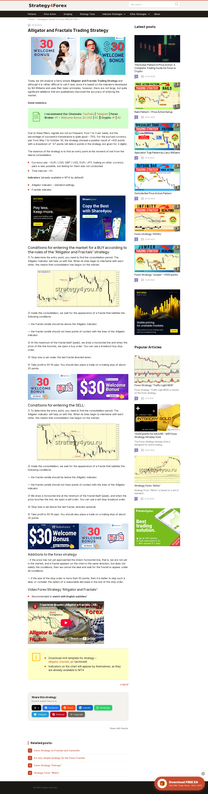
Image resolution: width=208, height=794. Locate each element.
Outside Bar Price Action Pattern (152, 193)
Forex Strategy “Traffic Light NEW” (154, 385)
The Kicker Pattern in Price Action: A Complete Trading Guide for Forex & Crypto (155, 68)
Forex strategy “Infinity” (148, 234)
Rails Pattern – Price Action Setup (153, 112)
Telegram (102, 114)
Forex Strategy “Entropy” (48, 765)
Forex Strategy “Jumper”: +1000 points (156, 274)
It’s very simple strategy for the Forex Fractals (59, 757)
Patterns (32, 14)
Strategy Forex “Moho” (46, 772)
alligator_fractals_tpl (61, 661)
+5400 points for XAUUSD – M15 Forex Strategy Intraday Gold (155, 435)
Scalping (68, 14)
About (157, 14)
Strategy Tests (87, 14)
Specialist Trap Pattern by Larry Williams (157, 152)
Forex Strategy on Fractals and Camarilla (56, 750)
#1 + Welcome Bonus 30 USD (73, 117)
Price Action (50, 14)
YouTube (88, 114)
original (124, 684)
